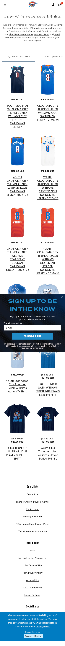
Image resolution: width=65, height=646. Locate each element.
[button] (59, 4)
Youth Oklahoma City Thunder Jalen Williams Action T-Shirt (17, 386)
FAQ (32, 551)
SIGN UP (32, 336)
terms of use (43, 346)
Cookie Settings (32, 595)
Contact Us (32, 495)
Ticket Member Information (32, 532)
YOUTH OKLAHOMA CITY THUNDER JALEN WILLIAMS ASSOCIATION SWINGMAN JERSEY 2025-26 (47, 187)
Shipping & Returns (32, 517)
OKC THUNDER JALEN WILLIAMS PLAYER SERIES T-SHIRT (17, 453)
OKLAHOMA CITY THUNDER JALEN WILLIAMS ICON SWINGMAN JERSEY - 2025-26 (48, 113)
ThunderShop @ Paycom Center (32, 502)
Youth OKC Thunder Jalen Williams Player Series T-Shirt (48, 453)
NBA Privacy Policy (32, 573)
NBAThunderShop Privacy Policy (32, 524)
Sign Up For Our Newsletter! (32, 558)
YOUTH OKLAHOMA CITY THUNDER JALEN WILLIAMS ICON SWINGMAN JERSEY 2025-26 (17, 186)
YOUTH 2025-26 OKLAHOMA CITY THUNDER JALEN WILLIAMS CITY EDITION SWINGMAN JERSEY (17, 116)
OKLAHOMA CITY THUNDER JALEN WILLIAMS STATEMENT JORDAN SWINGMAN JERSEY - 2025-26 (17, 259)
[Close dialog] (62, 297)
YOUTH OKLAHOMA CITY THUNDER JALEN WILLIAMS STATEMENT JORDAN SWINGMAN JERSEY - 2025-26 (48, 261)
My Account (32, 509)
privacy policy (38, 348)
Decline (37, 636)
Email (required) (14, 323)
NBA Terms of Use (32, 566)
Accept (28, 636)
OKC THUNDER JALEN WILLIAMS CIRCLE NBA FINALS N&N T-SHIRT (48, 389)
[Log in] (53, 4)
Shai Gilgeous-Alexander (21, 35)
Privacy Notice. (43, 626)
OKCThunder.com (32, 588)
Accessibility (32, 580)
